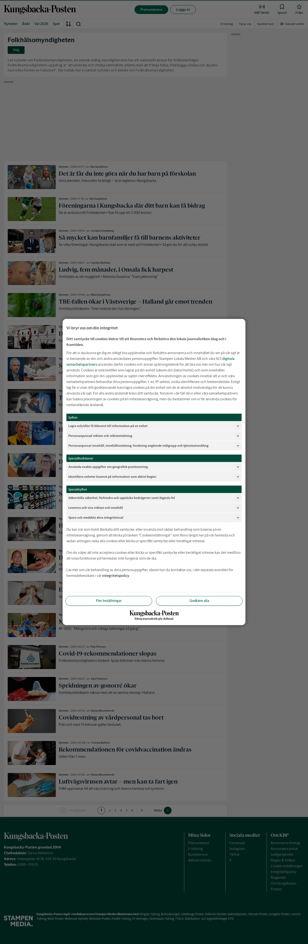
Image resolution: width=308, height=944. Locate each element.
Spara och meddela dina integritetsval (95, 517)
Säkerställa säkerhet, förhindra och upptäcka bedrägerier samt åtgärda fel (121, 498)
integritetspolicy (115, 575)
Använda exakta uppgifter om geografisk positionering (108, 467)
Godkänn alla (199, 601)
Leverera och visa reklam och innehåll (95, 507)
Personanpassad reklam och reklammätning (100, 436)
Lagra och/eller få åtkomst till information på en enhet (108, 426)
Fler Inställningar (109, 601)
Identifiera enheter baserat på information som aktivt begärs (112, 476)
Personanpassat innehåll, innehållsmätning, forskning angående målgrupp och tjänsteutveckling (138, 445)
